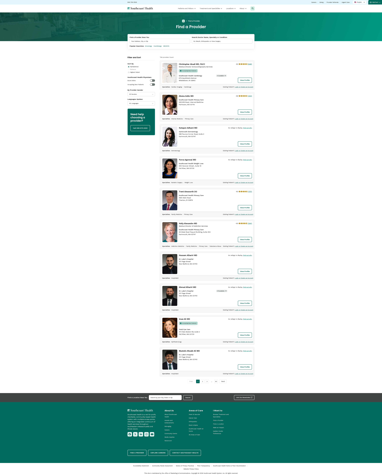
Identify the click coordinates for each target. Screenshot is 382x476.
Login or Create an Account (244, 87)
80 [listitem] (216, 381)
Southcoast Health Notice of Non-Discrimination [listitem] (229, 466)
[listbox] (359, 2)
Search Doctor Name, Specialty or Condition (209, 37)
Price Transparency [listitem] (203, 466)
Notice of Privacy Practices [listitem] (185, 466)
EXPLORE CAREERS (158, 453)
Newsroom (168, 440)
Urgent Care (346, 2)
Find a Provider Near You (139, 37)
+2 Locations (220, 291)
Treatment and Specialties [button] (210, 8)
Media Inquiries (169, 437)
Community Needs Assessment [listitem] (162, 466)
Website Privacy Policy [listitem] (191, 469)
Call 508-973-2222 (140, 128)
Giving (321, 2)
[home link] (140, 410)
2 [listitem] (202, 381)
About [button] (242, 8)
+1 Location (220, 75)
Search (187, 397)
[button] (375, 2)
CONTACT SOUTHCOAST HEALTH (185, 453)
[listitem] (130, 434)
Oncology (148, 46)
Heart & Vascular (194, 414)
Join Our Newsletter (243, 397)
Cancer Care (193, 418)
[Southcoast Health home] (140, 8)
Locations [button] (229, 8)
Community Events (171, 433)
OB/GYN (166, 46)
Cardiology (158, 46)
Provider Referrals (333, 2)
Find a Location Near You (137, 397)
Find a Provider (218, 420)
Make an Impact (218, 427)
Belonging (168, 426)
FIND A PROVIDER (137, 453)
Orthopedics (193, 421)
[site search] (252, 8)
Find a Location (218, 424)
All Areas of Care (194, 434)
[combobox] (222, 41)
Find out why (247, 128)
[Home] (183, 21)
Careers (313, 2)
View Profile (245, 80)
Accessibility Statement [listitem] (141, 466)
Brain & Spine (193, 425)
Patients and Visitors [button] (185, 8)
